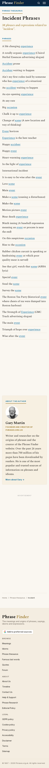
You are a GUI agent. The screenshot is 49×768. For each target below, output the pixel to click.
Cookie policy (8, 724)
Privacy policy (8, 730)
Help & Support (9, 697)
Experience (8, 138)
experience (27, 46)
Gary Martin (15, 423)
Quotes (5, 665)
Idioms (5, 649)
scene (18, 120)
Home (4, 598)
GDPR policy (7, 719)
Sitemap (6, 751)
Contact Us (7, 692)
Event (5, 131)
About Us (6, 681)
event (14, 151)
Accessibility (8, 735)
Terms (5, 746)
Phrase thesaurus (17, 598)
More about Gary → (15, 479)
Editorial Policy (8, 708)
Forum (5, 670)
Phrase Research (10, 702)
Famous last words (11, 659)
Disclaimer (7, 740)
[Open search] (38, 3)
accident (11, 88)
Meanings (6, 643)
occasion (12, 107)
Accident (7, 64)
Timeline (6, 686)
